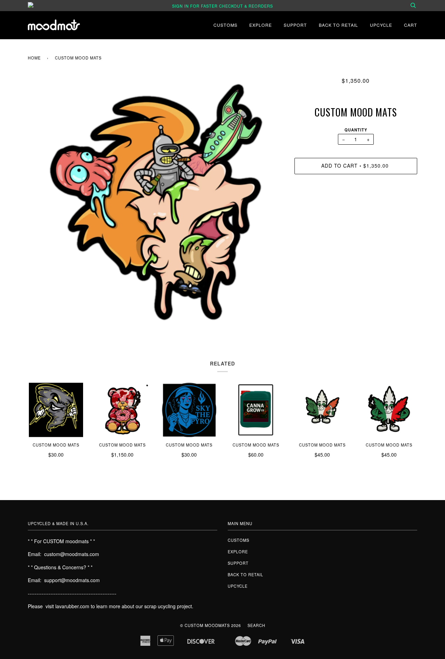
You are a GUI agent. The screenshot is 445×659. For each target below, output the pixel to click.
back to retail (338, 25)
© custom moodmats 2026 (210, 625)
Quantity (356, 129)
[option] (156, 202)
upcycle (381, 25)
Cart (410, 25)
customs (225, 25)
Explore (260, 25)
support (295, 25)
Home (34, 58)
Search (256, 625)
